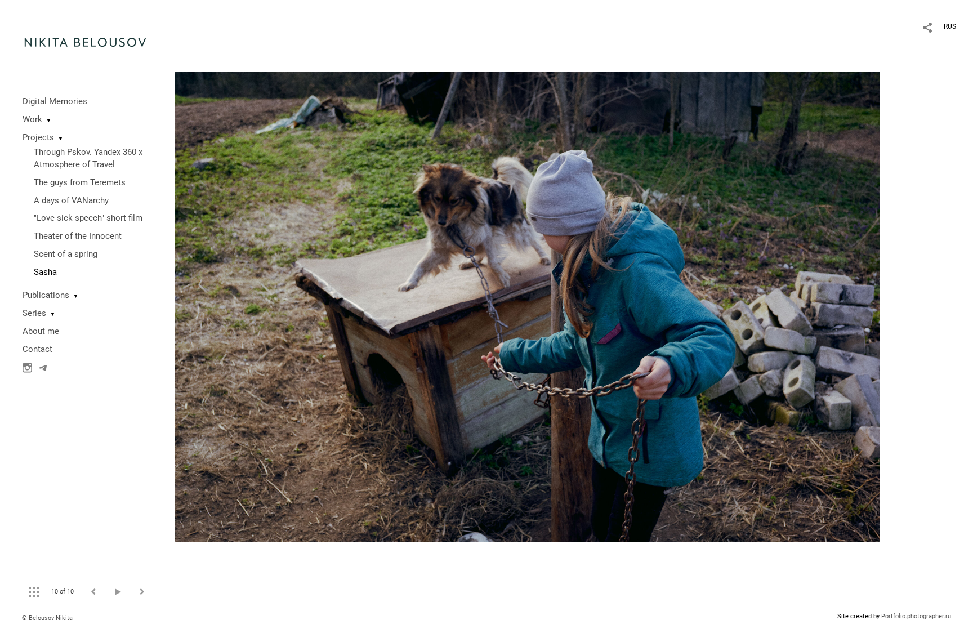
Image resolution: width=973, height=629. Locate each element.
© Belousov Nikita (47, 618)
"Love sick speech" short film (88, 218)
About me (41, 331)
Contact (37, 349)
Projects (38, 137)
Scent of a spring (65, 254)
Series (34, 313)
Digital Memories (55, 101)
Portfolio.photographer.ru (916, 616)
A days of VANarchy (71, 200)
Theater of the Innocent (78, 236)
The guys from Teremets (80, 182)
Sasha (45, 272)
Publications (46, 295)
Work (32, 119)
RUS (950, 26)
